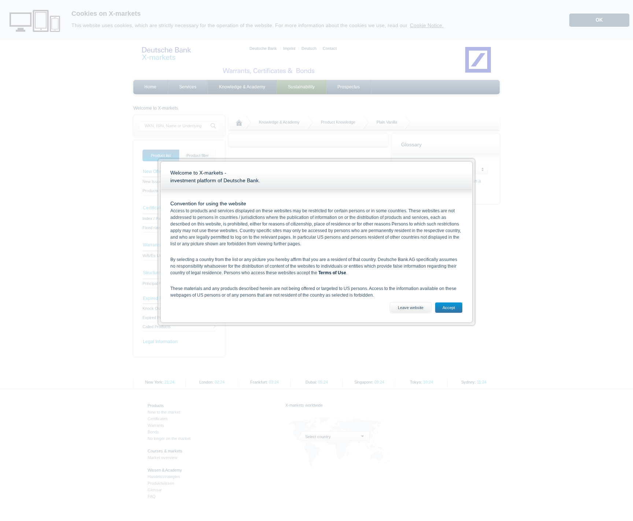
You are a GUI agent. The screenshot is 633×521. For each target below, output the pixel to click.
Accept (449, 307)
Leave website (410, 307)
